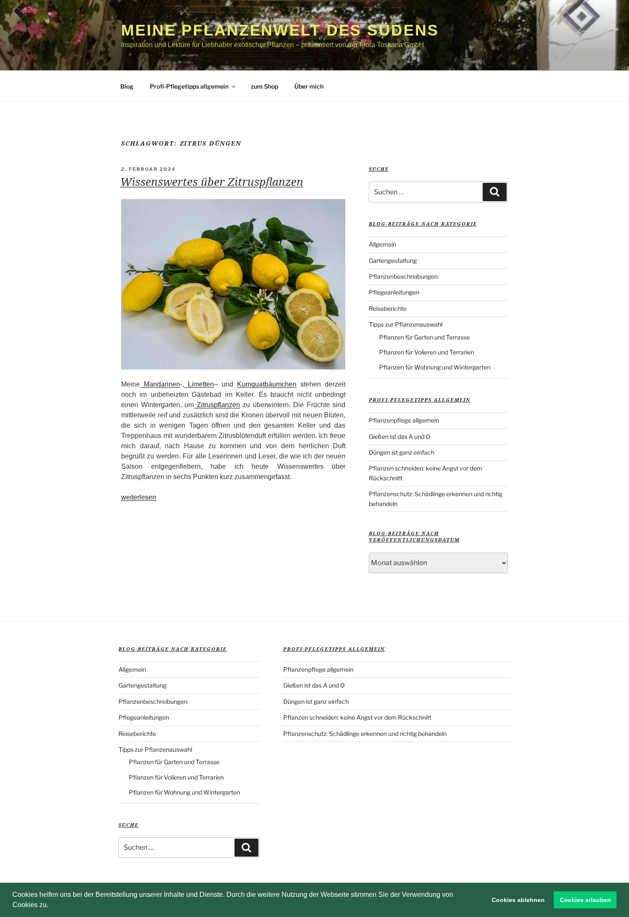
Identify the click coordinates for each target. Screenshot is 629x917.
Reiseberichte (387, 308)
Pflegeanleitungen (394, 292)
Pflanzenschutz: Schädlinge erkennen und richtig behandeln (365, 733)
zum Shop (264, 86)
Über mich (308, 86)
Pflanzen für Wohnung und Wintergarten (434, 367)
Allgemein (382, 244)
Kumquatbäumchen (267, 384)
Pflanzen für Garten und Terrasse (424, 337)
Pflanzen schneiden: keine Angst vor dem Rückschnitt (357, 717)
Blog (127, 86)
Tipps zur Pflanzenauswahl (405, 324)
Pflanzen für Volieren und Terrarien (426, 352)
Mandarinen (160, 384)
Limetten (199, 384)
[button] (51, 906)
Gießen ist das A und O (399, 436)
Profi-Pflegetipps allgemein (189, 86)
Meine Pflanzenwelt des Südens (280, 30)
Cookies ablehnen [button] (518, 899)
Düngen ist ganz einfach (401, 452)
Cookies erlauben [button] (585, 899)
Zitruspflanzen (217, 404)
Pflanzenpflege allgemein (404, 420)
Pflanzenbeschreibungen (403, 276)
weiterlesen (138, 497)
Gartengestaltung (393, 260)
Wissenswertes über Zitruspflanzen (211, 181)
